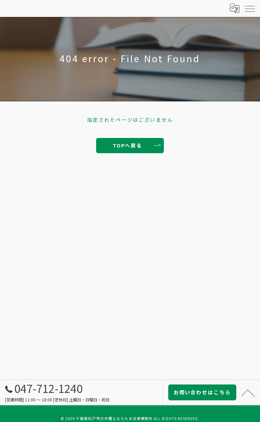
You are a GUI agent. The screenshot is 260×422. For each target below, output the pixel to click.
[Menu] (249, 8)
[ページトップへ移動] (248, 392)
